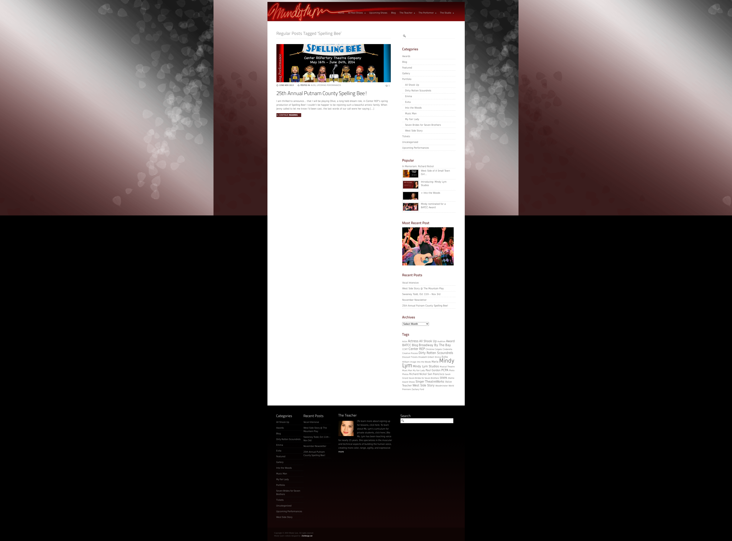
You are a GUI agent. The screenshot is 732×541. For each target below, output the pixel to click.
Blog (393, 12)
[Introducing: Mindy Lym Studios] (411, 188)
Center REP (417, 349)
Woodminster (441, 386)
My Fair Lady (412, 119)
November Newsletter (414, 299)
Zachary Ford (418, 389)
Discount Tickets (410, 357)
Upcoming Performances (415, 147)
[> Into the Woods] (411, 199)
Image (413, 362)
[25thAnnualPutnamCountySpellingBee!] (321, 93)
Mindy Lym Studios (426, 366)
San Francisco (436, 374)
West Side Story (414, 130)
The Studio (445, 12)
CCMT (405, 349)
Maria (435, 361)
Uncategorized (410, 142)
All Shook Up (412, 84)
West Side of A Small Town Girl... (435, 172)
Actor (404, 341)
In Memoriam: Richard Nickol (418, 166)
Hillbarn (405, 362)
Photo (451, 370)
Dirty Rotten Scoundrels (418, 90)
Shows (412, 382)
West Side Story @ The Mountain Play (423, 288)
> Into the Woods (430, 192)
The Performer (426, 12)
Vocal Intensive (410, 282)
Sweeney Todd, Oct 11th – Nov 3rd (421, 294)
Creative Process (410, 353)
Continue (288, 115)
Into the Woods (413, 107)
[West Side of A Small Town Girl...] (411, 177)
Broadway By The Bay (435, 345)
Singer (420, 381)
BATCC (406, 345)
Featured (407, 67)
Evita (408, 102)
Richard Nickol (418, 374)
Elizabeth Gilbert (426, 357)
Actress (413, 341)
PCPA (444, 370)
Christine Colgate (434, 349)
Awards (406, 56)
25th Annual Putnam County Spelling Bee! (425, 305)
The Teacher (406, 12)
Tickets (406, 136)
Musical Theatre (447, 366)
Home (341, 12)
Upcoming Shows (378, 12)
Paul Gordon (433, 370)
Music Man (411, 113)
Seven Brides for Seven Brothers (423, 124)
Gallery (406, 73)
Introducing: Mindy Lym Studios (433, 183)
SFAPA (443, 377)
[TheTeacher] (347, 415)
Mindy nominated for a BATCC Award (433, 205)
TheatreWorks (434, 381)
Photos (405, 374)
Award (450, 341)
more (341, 451)
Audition (441, 341)
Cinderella (447, 349)
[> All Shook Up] (428, 264)
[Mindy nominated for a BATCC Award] (411, 210)
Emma (408, 96)
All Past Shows (355, 12)
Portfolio (406, 79)
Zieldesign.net (307, 536)
